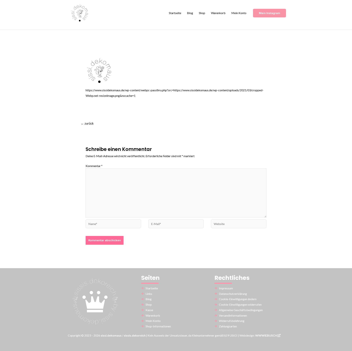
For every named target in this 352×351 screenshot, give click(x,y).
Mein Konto (238, 13)
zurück (87, 123)
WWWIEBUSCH (266, 335)
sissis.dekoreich (135, 335)
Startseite (175, 13)
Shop (202, 13)
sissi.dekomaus (111, 335)
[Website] (238, 224)
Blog (190, 13)
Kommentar (94, 166)
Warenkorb (218, 13)
